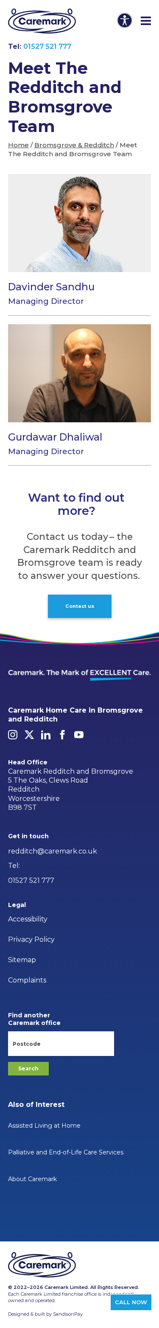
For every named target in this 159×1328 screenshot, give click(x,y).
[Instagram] (12, 734)
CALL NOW (131, 1302)
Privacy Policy (31, 939)
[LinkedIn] (45, 734)
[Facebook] (62, 734)
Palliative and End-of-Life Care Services (65, 1152)
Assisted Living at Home (44, 1125)
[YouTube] (79, 734)
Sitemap (22, 960)
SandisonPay (68, 1314)
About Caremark (32, 1179)
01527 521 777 (47, 46)
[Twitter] (29, 734)
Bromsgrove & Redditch (74, 145)
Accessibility (27, 919)
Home (18, 145)
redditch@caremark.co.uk (52, 851)
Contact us (79, 606)
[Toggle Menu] (146, 21)
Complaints (27, 980)
